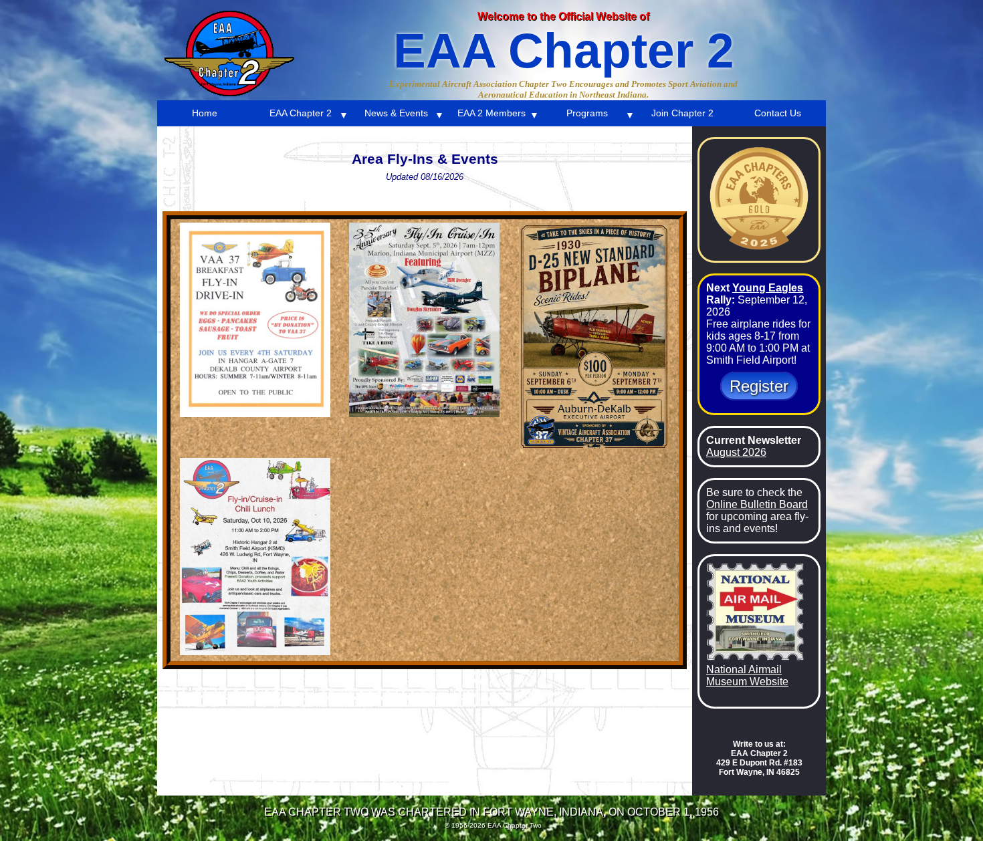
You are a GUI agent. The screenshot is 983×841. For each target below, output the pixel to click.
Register (759, 386)
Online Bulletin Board (757, 504)
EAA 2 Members (491, 113)
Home (204, 113)
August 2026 (736, 452)
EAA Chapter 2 (300, 113)
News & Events (396, 113)
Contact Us (777, 113)
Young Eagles (767, 287)
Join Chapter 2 (682, 113)
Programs (587, 113)
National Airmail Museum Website (747, 675)
